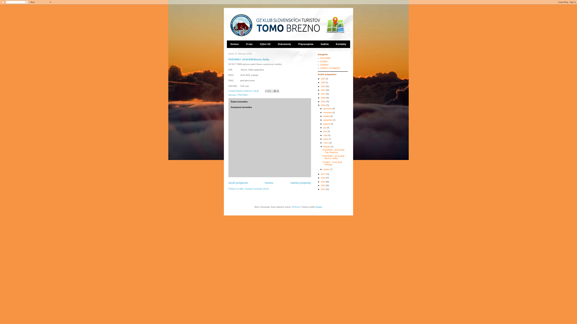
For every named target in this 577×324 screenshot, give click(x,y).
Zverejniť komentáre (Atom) (257, 189)
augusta (327, 124)
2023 (323, 86)
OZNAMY (324, 65)
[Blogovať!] (269, 91)
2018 (323, 105)
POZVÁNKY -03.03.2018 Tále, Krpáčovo (333, 151)
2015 (323, 182)
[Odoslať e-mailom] (266, 91)
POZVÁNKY (243, 95)
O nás (249, 44)
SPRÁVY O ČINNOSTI (330, 68)
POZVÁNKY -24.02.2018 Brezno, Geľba (333, 157)
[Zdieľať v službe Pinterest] (277, 91)
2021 (323, 94)
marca (326, 143)
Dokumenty (284, 44)
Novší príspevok (238, 182)
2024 (323, 82)
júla (325, 128)
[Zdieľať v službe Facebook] (274, 91)
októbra (326, 116)
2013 (323, 189)
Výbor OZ (265, 44)
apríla (326, 139)
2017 (323, 174)
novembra (328, 112)
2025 (323, 79)
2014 (323, 185)
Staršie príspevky (300, 182)
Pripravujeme (305, 44)
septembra (328, 120)
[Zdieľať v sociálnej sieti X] (272, 91)
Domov (234, 44)
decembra (328, 109)
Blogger (319, 207)
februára (327, 147)
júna (325, 131)
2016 (323, 178)
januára (326, 169)
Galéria (325, 44)
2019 (323, 101)
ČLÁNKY (324, 61)
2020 (323, 98)
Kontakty (341, 44)
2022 (323, 90)
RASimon (296, 207)
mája (325, 135)
